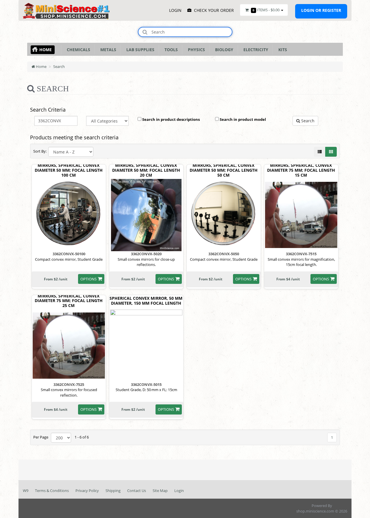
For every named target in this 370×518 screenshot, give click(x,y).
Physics (195, 49)
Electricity (254, 49)
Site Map (160, 490)
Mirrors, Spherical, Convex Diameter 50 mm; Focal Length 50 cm (224, 170)
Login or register (321, 10)
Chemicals (77, 49)
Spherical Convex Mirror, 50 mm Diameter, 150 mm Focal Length (146, 301)
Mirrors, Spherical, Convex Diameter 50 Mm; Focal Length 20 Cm (146, 170)
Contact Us (136, 490)
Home (45, 49)
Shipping (113, 490)
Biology (223, 49)
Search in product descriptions (170, 119)
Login (179, 490)
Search (59, 66)
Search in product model (242, 119)
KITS (281, 49)
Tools (170, 49)
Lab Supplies (139, 49)
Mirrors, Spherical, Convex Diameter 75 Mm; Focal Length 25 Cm (69, 301)
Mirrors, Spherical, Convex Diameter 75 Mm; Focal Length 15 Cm (301, 170)
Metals (107, 49)
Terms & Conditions (52, 490)
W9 (25, 490)
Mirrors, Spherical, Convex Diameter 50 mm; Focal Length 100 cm (69, 170)
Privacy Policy (87, 490)
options (88, 279)
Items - (266, 9)
